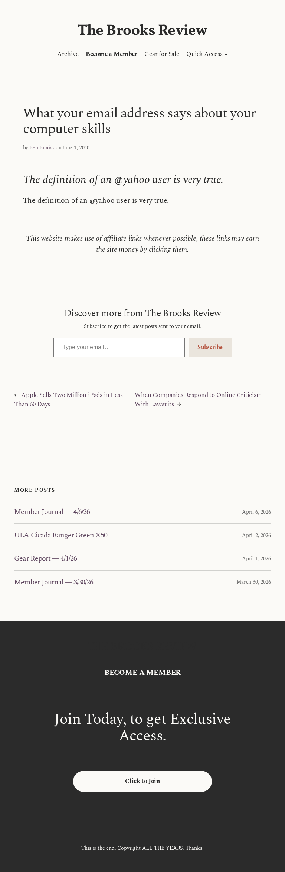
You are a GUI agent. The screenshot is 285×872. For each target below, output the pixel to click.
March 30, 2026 (253, 582)
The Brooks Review (142, 31)
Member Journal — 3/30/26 (53, 582)
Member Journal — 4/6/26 (52, 512)
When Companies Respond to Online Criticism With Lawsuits (198, 399)
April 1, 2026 (256, 559)
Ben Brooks (42, 148)
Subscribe (210, 347)
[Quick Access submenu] (226, 54)
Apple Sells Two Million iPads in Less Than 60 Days (68, 399)
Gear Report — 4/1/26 (45, 558)
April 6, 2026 (256, 512)
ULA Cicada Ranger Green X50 (60, 535)
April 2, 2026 (256, 535)
